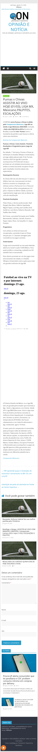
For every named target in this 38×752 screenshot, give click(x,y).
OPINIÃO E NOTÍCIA (19, 26)
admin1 (17, 116)
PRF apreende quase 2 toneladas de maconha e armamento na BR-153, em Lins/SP (17, 473)
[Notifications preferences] (3, 747)
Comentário (6, 583)
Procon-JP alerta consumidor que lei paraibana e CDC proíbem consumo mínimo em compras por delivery (18, 680)
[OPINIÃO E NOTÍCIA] (4, 68)
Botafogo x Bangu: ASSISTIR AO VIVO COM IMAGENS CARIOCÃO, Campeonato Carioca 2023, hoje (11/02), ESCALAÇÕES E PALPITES (19, 532)
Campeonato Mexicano (15, 124)
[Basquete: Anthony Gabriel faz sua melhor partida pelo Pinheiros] (19, 500)
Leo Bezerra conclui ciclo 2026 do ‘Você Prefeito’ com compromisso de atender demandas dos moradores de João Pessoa (24, 703)
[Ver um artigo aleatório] (34, 68)
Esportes (6, 96)
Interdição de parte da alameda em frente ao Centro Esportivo (18, 485)
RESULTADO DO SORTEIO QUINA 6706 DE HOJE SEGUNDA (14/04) (19, 562)
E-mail (4, 620)
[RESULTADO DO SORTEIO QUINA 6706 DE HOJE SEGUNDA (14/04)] (19, 543)
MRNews (9, 730)
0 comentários (25, 116)
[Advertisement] (19, 51)
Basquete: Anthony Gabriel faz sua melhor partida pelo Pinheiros (19, 520)
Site (3, 631)
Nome (4, 610)
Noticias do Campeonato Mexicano (15, 140)
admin (17, 685)
